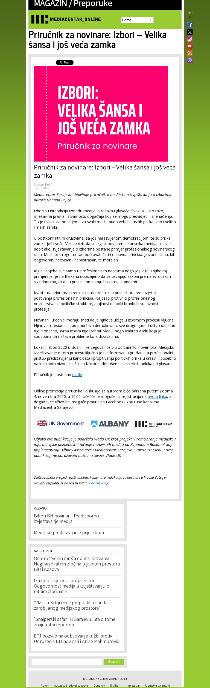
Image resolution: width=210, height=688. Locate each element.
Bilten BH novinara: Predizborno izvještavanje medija (66, 519)
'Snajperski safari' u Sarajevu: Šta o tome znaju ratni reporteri (74, 622)
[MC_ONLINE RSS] (188, 54)
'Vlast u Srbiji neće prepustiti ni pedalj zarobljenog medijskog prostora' (72, 606)
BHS (190, 13)
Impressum (133, 685)
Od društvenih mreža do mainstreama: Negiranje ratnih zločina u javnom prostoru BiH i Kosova (77, 564)
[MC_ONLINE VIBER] (188, 61)
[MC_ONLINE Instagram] (188, 39)
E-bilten (115, 685)
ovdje (77, 374)
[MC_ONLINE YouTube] (188, 46)
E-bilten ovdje (99, 483)
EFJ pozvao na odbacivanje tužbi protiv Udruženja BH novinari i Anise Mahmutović (76, 639)
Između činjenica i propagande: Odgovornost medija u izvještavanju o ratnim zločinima (71, 586)
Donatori (99, 685)
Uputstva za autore (157, 685)
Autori (45, 685)
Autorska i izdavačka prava (71, 685)
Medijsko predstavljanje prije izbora (69, 533)
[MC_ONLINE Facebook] (188, 25)
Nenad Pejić (43, 184)
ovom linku (157, 396)
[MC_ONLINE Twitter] (188, 32)
